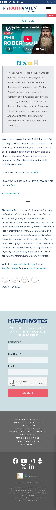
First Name (13, 341)
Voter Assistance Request (27, 428)
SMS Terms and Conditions (27, 441)
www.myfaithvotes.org (24, 264)
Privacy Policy (27, 435)
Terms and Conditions (27, 438)
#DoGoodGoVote (11, 193)
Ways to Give (28, 444)
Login (49, 2)
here (35, 172)
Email (11, 366)
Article (28, 20)
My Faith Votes (38, 268)
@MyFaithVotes (10, 268)
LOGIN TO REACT (12, 286)
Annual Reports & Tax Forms (27, 422)
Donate (51, 15)
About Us (20, 419)
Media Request (27, 425)
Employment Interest (20, 432)
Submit (28, 393)
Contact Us (34, 419)
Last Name (13, 354)
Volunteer (40, 432)
